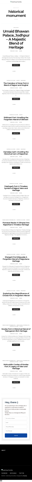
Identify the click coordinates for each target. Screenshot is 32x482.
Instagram (13, 473)
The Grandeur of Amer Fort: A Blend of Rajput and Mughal (16, 84)
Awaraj (25, 475)
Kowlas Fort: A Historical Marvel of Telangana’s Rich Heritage (16, 330)
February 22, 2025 (14, 263)
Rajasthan (23, 80)
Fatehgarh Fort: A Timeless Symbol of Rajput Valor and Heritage (16, 188)
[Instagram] (1, 457)
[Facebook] (1, 454)
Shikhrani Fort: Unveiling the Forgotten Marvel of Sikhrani (16, 118)
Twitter (21, 473)
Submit (16, 435)
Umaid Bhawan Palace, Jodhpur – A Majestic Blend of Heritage (16, 39)
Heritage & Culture (11, 80)
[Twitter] (1, 460)
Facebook (4, 473)
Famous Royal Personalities (23, 325)
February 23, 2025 (14, 122)
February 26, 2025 (14, 87)
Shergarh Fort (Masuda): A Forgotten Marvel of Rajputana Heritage (16, 259)
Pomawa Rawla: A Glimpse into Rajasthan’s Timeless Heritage (16, 224)
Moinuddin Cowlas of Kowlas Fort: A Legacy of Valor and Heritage (16, 366)
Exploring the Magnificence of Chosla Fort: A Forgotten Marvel (16, 294)
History (18, 80)
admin (20, 87)
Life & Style (16, 27)
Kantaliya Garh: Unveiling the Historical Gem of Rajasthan (16, 153)
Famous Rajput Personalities (9, 219)
